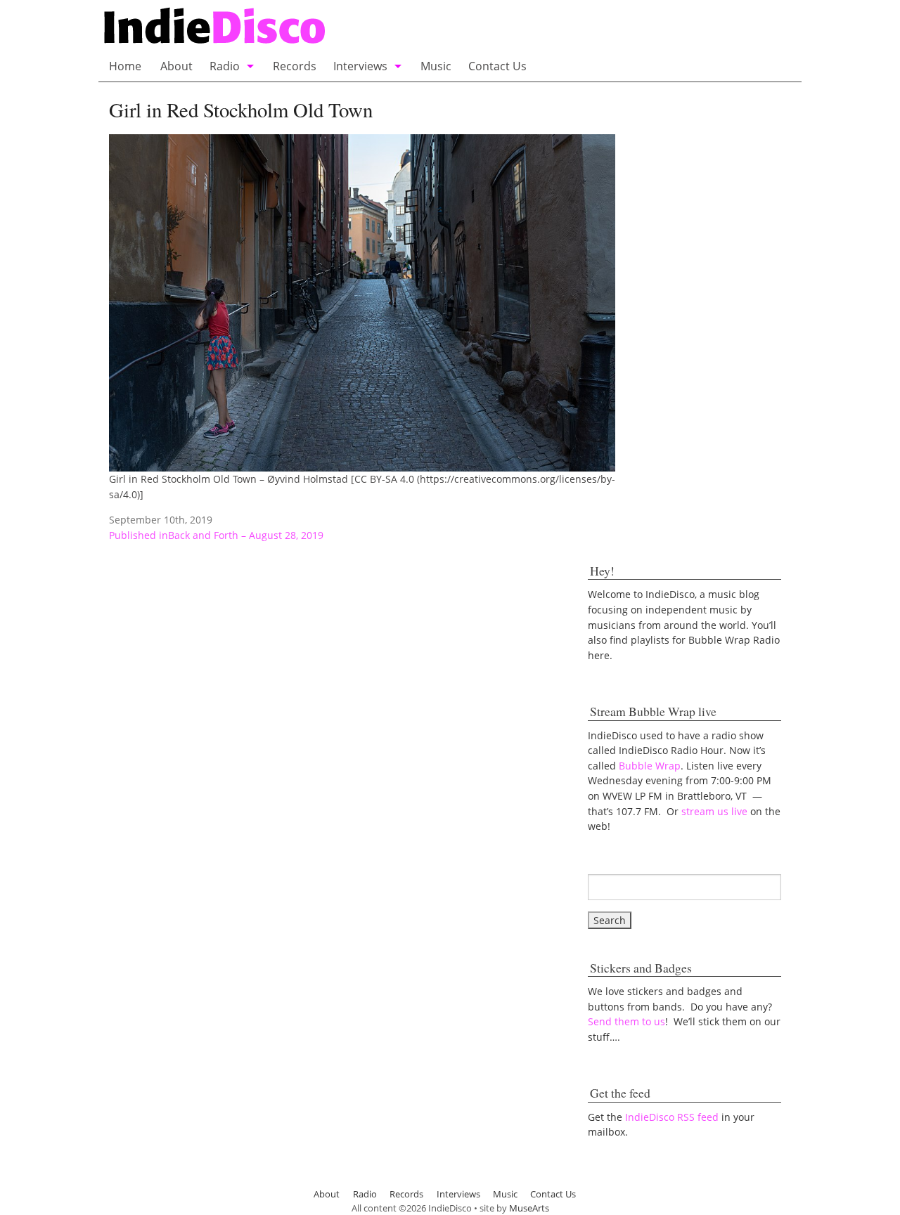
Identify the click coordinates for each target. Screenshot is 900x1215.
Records (294, 66)
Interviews (360, 66)
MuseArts (529, 1208)
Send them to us (626, 1021)
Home (125, 66)
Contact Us (497, 66)
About (176, 66)
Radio (225, 66)
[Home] (353, 27)
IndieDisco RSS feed (672, 1117)
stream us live (714, 811)
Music (435, 66)
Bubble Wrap (650, 765)
